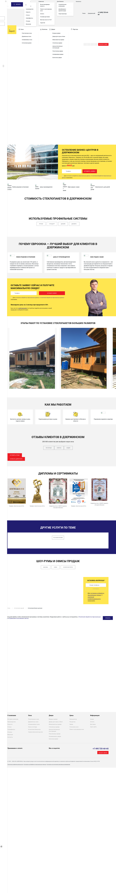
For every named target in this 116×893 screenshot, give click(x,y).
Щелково (72, 123)
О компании (11, 715)
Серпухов (72, 91)
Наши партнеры (63, 13)
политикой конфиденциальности (46, 650)
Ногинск (53, 106)
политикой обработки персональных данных (52, 297)
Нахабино (54, 104)
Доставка (93, 724)
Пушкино (72, 74)
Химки (72, 109)
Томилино (73, 100)
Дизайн (63, 223)
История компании (12, 719)
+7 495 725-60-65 (101, 748)
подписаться (46, 642)
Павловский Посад (56, 120)
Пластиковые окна (33, 719)
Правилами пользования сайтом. (19, 618)
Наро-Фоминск (55, 102)
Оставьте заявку (52, 293)
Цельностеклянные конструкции (54, 730)
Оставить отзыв (14, 455)
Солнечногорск (74, 93)
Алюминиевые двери (55, 736)
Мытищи (53, 95)
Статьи (28, 15)
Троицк (72, 102)
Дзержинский (91, 13)
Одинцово (54, 113)
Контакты (78, 1)
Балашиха (35, 72)
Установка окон (74, 727)
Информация (95, 715)
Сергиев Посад (74, 90)
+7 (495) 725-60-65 (103, 13)
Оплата (42, 13)
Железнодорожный (37, 100)
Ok (58, 662)
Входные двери (53, 719)
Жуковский (35, 102)
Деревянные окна (33, 722)
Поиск (84, 13)
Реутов (72, 83)
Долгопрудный (36, 91)
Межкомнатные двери (55, 724)
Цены (72, 715)
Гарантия (42, 22)
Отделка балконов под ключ (35, 732)
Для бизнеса (60, 1)
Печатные (49, 447)
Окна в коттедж (32, 727)
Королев (53, 72)
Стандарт (52, 223)
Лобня (53, 83)
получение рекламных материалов (73, 690)
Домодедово (36, 93)
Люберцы (54, 86)
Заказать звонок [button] (103, 752)
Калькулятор (73, 719)
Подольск (73, 72)
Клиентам (41, 1)
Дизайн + (74, 223)
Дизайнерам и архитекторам (62, 9)
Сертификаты (29, 18)
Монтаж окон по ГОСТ (46, 19)
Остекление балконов (34, 729)
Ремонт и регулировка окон (46, 9)
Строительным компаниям (62, 5)
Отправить (96, 588)
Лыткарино (54, 84)
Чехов (71, 116)
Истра (34, 118)
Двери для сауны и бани (56, 722)
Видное (34, 79)
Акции (92, 719)
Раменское (73, 81)
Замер (71, 724)
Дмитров (34, 90)
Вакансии (28, 24)
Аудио (68, 447)
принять (107, 618)
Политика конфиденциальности (15, 764)
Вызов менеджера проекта (45, 5)
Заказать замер (103, 44)
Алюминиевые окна (34, 724)
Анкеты (59, 447)
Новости (28, 12)
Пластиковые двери (54, 734)
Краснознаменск (56, 76)
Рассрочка (72, 722)
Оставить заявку (89, 171)
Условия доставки (45, 16)
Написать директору (16, 459)
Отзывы (28, 21)
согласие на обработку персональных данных (79, 175)
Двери (51, 715)
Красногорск (54, 74)
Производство (29, 9)
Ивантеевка (35, 116)
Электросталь (74, 130)
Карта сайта (93, 726)
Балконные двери (53, 739)
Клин (33, 125)
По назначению (58, 537)
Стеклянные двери (54, 727)
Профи (41, 223)
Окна (30, 715)
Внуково (34, 81)
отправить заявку (46, 829)
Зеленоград (35, 109)
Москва (53, 93)
